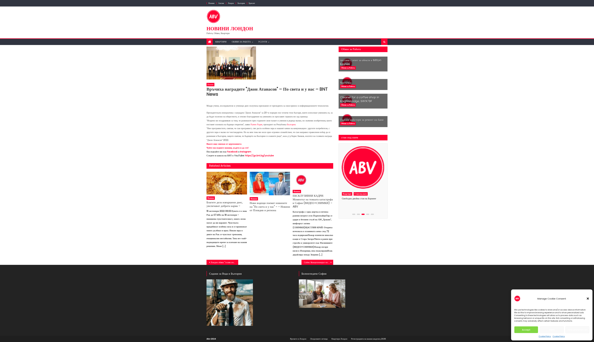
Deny (552, 329)
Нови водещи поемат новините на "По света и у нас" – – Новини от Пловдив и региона (270, 206)
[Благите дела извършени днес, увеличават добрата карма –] (227, 183)
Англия (221, 3)
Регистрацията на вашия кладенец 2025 (368, 338)
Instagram (245, 151)
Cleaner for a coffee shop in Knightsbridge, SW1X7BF (359, 99)
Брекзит (252, 3)
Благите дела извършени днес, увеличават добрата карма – (225, 204)
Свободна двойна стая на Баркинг (359, 198)
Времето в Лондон (298, 338)
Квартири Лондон (339, 338)
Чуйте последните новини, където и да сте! (227, 147)
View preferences (577, 329)
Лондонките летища (319, 338)
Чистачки (345, 83)
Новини (211, 3)
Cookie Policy (545, 336)
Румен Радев (256, 124)
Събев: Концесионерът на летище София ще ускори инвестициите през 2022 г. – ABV (318, 262)
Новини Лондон (230, 28)
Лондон (231, 3)
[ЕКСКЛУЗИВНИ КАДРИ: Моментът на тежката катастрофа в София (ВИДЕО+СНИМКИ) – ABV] (313, 180)
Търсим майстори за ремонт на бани (362, 120)
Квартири (220, 41)
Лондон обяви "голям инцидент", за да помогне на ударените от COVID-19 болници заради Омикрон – (224, 262)
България (241, 3)
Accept (526, 329)
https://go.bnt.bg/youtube (259, 155)
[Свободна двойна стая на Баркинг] (362, 167)
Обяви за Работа (241, 41)
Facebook (232, 151)
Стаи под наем (361, 193)
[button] (587, 298)
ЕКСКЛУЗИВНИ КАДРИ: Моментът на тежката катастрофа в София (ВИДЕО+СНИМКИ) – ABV (313, 201)
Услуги (262, 41)
